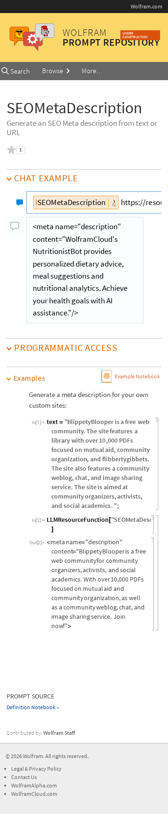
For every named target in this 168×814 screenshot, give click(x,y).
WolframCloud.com (34, 793)
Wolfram (33, 755)
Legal (18, 768)
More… (92, 70)
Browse (53, 70)
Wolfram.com (146, 6)
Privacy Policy (45, 768)
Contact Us (24, 776)
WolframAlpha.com (34, 785)
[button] (84, 378)
